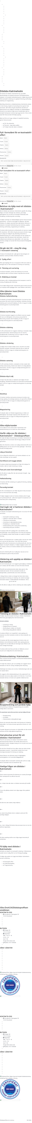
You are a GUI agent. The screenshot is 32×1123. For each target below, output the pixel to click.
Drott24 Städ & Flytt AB (20, 1120)
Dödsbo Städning (9, 16)
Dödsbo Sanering (9, 9)
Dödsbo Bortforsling (10, 11)
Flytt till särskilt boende (10, 30)
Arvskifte (7, 32)
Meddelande (3, 158)
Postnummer (3, 152)
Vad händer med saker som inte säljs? (9, 800)
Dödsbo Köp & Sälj (9, 20)
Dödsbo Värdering (9, 8)
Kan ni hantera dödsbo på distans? (8, 823)
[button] (16, 772)
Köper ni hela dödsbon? (6, 781)
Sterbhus (7, 22)
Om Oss (5, 34)
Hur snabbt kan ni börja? (6, 788)
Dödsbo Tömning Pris (11, 15)
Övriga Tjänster (7, 25)
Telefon (2, 145)
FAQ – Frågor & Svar (8, 36)
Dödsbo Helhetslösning (10, 6)
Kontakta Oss (6, 39)
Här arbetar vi (8, 43)
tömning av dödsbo (9, 636)
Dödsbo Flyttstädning (10, 18)
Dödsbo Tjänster (7, 4)
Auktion (7, 29)
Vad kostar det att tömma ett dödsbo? (9, 772)
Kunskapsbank (6, 37)
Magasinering (8, 23)
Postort (2, 155)
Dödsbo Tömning (9, 13)
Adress (2, 148)
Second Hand (8, 27)
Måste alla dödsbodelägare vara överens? (10, 811)
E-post (2, 141)
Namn (1, 138)
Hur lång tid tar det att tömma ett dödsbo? (10, 835)
